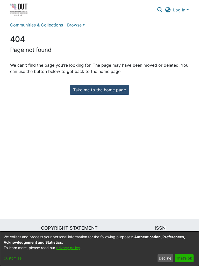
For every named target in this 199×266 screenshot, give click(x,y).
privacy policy (68, 247)
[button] (160, 10)
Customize (13, 258)
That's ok (184, 258)
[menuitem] (76, 25)
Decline (165, 258)
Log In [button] (180, 9)
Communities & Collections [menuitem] (36, 25)
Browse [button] (74, 25)
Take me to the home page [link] (99, 89)
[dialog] (99, 248)
